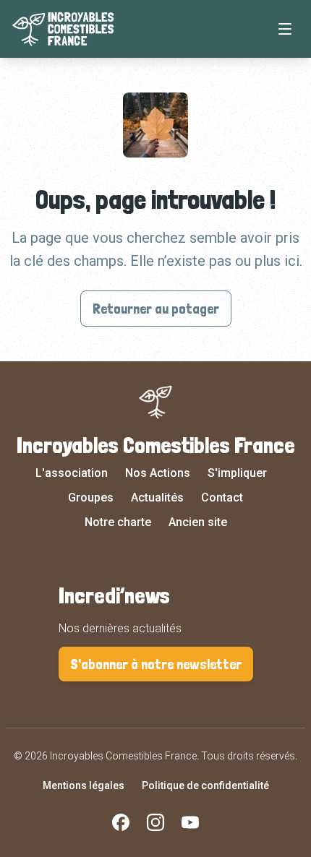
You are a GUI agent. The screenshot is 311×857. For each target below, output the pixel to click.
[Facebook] (120, 822)
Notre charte (118, 522)
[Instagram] (155, 822)
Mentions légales (83, 785)
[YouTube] (190, 822)
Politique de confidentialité (205, 785)
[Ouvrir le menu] (284, 28)
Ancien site (198, 522)
